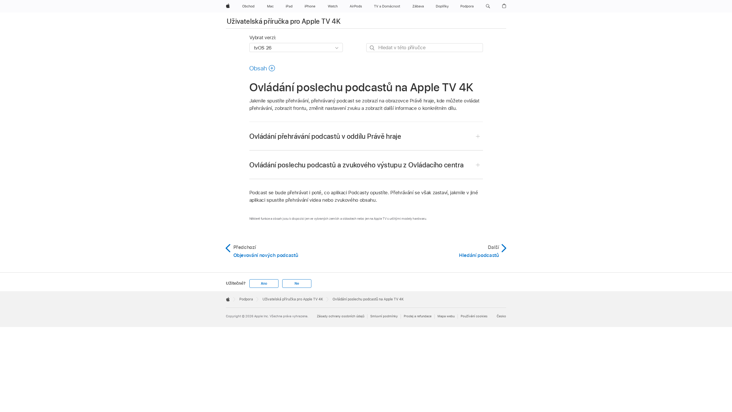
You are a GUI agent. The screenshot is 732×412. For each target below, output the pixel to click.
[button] (488, 6)
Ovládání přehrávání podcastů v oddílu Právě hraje (325, 136)
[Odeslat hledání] (372, 48)
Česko (501, 316)
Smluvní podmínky (384, 316)
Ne (297, 284)
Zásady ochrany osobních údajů (340, 316)
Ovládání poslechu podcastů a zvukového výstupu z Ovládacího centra (356, 165)
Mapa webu (446, 316)
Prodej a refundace (417, 316)
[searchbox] (424, 47)
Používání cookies (474, 316)
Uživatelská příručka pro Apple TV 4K (284, 21)
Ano (264, 284)
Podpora (246, 299)
